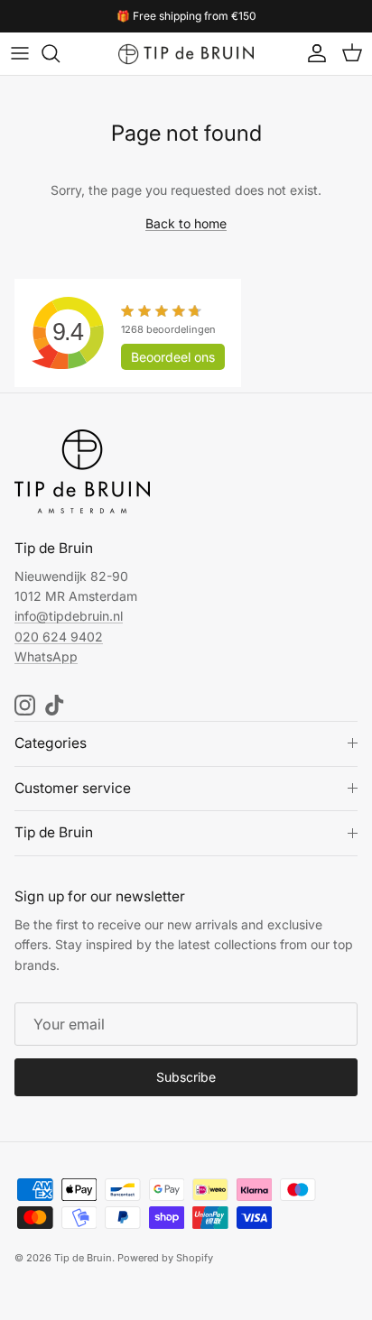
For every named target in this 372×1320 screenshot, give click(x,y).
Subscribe (186, 1077)
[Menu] (20, 53)
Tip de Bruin (83, 1257)
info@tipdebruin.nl (68, 615)
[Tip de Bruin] (186, 54)
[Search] (59, 53)
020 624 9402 (58, 636)
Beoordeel (173, 357)
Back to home (186, 223)
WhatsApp (46, 656)
